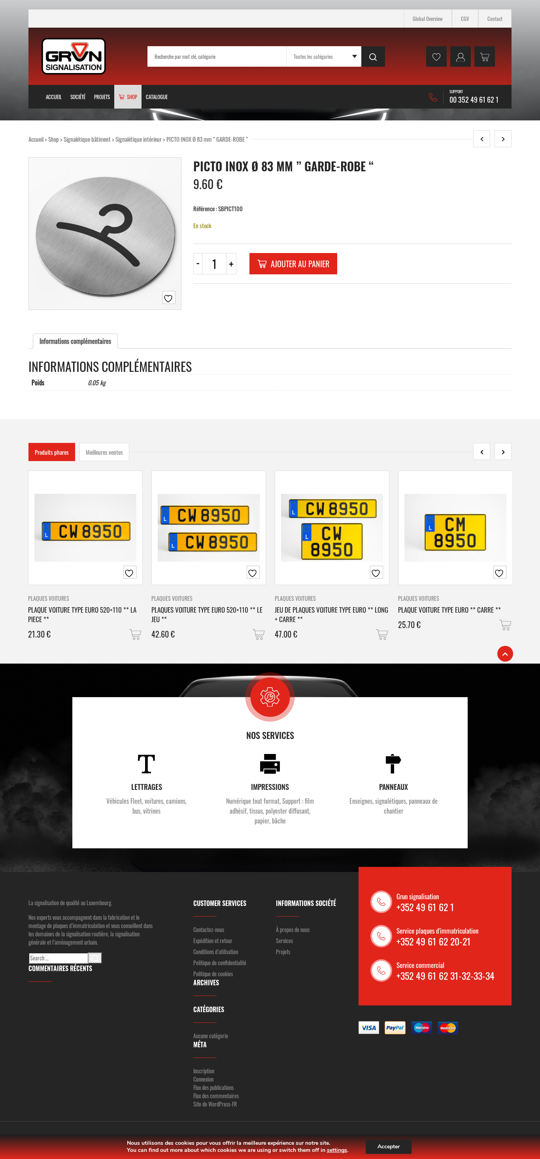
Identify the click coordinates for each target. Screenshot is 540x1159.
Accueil (54, 97)
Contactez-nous (208, 929)
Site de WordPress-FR (215, 1104)
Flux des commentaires (216, 1095)
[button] (136, 634)
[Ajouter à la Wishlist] (169, 297)
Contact (494, 19)
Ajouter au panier (300, 264)
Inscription (203, 1071)
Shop (53, 139)
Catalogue (157, 97)
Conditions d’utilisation (215, 951)
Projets (102, 97)
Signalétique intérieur (138, 139)
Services (284, 940)
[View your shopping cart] (484, 56)
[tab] (75, 341)
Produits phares (52, 452)
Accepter (389, 1146)
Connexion (203, 1079)
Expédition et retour (212, 940)
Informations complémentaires (75, 341)
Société (77, 97)
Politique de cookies (213, 974)
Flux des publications (213, 1087)
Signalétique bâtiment (87, 139)
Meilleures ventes (104, 452)
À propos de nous (293, 929)
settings (337, 1150)
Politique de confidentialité (219, 962)
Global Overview (428, 19)
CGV (465, 19)
